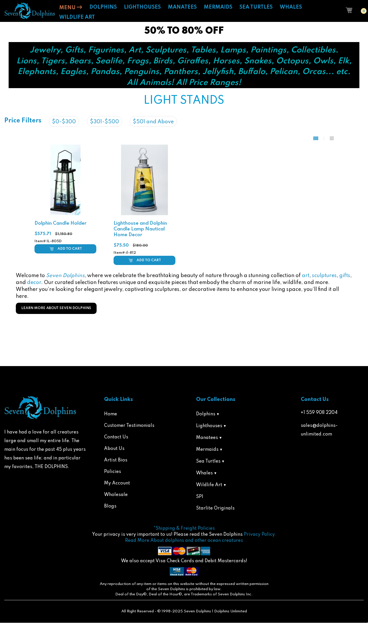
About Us (114, 448)
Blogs (110, 506)
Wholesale (116, 495)
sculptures (324, 275)
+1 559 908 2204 (319, 412)
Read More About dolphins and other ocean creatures (184, 540)
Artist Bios (115, 460)
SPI (199, 497)
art (305, 275)
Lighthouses (209, 426)
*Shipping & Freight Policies (184, 528)
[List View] (332, 138)
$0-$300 (64, 121)
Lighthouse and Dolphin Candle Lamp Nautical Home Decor (140, 229)
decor (34, 282)
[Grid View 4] (318, 138)
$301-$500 (104, 121)
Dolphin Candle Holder (60, 223)
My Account (117, 483)
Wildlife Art (209, 485)
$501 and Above (153, 121)
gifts (344, 275)
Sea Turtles (208, 461)
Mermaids (207, 449)
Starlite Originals (215, 508)
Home (110, 414)
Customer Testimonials (129, 425)
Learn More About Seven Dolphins (56, 308)
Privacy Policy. (260, 534)
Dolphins (205, 414)
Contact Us (116, 437)
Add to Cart (69, 249)
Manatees (207, 437)
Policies (112, 471)
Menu (68, 7)
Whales (204, 473)
